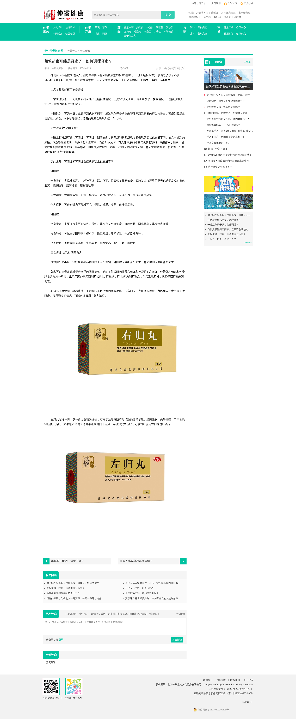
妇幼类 (140, 27)
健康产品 (241, 33)
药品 (119, 29)
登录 (61, 639)
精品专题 (70, 33)
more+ (248, 62)
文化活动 (58, 27)
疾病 (185, 29)
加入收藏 (248, 3)
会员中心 (241, 27)
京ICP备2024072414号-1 (239, 689)
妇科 (192, 27)
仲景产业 (228, 27)
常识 (97, 27)
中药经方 (58, 33)
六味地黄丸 (202, 12)
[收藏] (183, 68)
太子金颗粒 (244, 12)
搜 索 (168, 14)
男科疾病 (202, 27)
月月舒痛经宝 (228, 12)
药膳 (104, 33)
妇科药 (217, 17)
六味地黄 (168, 31)
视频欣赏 (228, 33)
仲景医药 (46, 29)
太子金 (157, 31)
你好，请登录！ (200, 3)
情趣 (97, 33)
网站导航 (221, 680)
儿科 (192, 33)
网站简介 (208, 680)
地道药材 (70, 27)
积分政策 (248, 680)
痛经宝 (147, 31)
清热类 (227, 17)
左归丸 (127, 31)
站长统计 (247, 702)
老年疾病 (202, 33)
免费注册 (216, 3)
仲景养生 (88, 29)
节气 (104, 27)
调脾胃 (237, 17)
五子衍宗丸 (130, 35)
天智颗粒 (193, 17)
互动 (218, 29)
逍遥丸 (214, 12)
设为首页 (232, 3)
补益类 (149, 27)
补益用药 (206, 17)
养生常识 (85, 50)
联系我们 (235, 680)
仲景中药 (129, 27)
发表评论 (177, 639)
